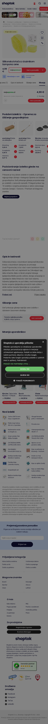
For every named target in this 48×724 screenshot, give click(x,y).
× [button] (43, 342)
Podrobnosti (22, 360)
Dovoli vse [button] (24, 369)
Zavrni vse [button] (24, 375)
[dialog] (24, 362)
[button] (23, 364)
